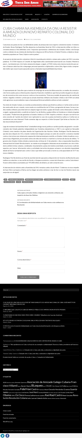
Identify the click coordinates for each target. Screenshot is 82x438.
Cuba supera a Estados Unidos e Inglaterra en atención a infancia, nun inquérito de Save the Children (40, 193)
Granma (67, 389)
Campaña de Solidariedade (60, 14)
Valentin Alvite (42, 398)
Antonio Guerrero (21, 382)
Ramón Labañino (40, 395)
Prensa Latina (29, 395)
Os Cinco (19, 395)
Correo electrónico (24, 260)
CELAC (49, 386)
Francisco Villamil (43, 389)
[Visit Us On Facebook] (7, 435)
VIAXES (26, 19)
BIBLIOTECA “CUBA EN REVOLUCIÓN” (12, 14)
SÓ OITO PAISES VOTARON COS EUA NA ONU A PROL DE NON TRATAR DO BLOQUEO (31, 320)
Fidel (23, 389)
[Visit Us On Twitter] (2, 435)
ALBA (4, 382)
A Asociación (35, 19)
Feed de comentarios (9, 418)
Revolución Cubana (18, 398)
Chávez (57, 386)
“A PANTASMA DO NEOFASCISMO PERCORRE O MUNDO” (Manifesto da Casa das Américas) (32, 315)
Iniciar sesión (7, 411)
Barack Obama (26, 386)
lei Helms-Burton (53, 392)
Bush (44, 386)
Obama (7, 395)
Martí (73, 179)
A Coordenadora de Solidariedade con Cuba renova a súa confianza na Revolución (40, 202)
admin (21, 39)
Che (53, 386)
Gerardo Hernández (56, 389)
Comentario (21, 225)
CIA (61, 386)
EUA (73, 386)
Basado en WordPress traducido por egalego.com (16, 430)
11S (5, 179)
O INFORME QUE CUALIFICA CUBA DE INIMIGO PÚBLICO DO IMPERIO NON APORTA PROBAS (34, 309)
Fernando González (14, 389)
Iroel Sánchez (25, 392)
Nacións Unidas (9, 182)
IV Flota (65, 179)
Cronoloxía (28, 14)
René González (68, 395)
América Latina (11, 382)
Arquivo (37, 14)
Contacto (44, 19)
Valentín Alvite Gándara (53, 398)
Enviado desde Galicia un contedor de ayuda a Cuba (19, 357)
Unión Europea (27, 182)
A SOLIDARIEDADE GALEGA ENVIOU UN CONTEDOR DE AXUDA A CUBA (38, 341)
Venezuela (63, 398)
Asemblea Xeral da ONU (16, 179)
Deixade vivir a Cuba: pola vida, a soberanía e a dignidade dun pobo (45, 350)
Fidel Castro (32, 389)
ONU (13, 395)
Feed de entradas (8, 414)
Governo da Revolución (52, 179)
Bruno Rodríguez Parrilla (34, 179)
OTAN (18, 182)
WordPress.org (7, 421)
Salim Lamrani (32, 398)
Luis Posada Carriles (64, 392)
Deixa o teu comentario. (33, 39)
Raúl (47, 395)
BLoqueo (37, 385)
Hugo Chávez (18, 392)
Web (19, 268)
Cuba (64, 386)
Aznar (19, 386)
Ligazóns (47, 14)
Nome (20, 251)
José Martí (33, 392)
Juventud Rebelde (43, 392)
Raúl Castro (56, 395)
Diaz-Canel (69, 386)
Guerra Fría (11, 392)
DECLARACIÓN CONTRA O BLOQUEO (12, 19)
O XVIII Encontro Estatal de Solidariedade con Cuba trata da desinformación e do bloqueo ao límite (33, 326)
